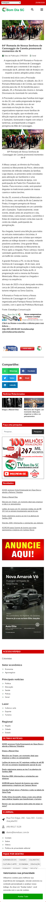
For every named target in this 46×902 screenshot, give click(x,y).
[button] (41, 9)
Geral (34, 56)
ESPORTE (7, 869)
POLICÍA (34, 869)
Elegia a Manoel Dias (10, 497)
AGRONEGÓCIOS (10, 860)
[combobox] (16, 431)
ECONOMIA (23, 864)
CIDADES (22, 860)
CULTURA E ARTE (10, 864)
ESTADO (16, 869)
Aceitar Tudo (23, 896)
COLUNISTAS (34, 860)
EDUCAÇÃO (35, 864)
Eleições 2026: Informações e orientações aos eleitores (22, 523)
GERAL (25, 869)
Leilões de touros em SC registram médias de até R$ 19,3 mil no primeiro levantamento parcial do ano (34, 414)
